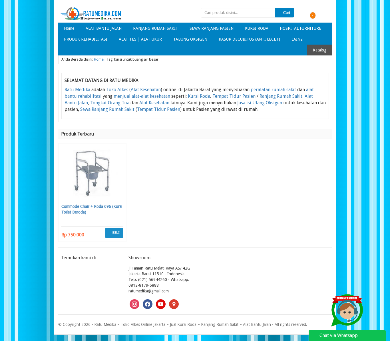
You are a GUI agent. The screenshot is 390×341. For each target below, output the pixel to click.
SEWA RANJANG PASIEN (212, 28)
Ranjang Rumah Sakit (281, 96)
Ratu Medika (77, 89)
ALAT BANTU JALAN (104, 28)
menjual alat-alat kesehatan (142, 96)
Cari (286, 12)
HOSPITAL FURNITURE (300, 28)
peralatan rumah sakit (273, 89)
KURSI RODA (256, 28)
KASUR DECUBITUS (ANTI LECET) (249, 39)
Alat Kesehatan (146, 89)
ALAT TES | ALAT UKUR (140, 39)
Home (69, 28)
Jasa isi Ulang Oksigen (259, 102)
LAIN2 (297, 39)
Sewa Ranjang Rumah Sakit (107, 109)
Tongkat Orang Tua (109, 102)
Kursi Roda (199, 96)
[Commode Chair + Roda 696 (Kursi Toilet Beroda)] (92, 174)
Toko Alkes (117, 89)
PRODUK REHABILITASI (85, 39)
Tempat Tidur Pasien (234, 96)
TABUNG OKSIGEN (190, 39)
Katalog (319, 50)
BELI (116, 232)
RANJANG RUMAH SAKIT (155, 28)
